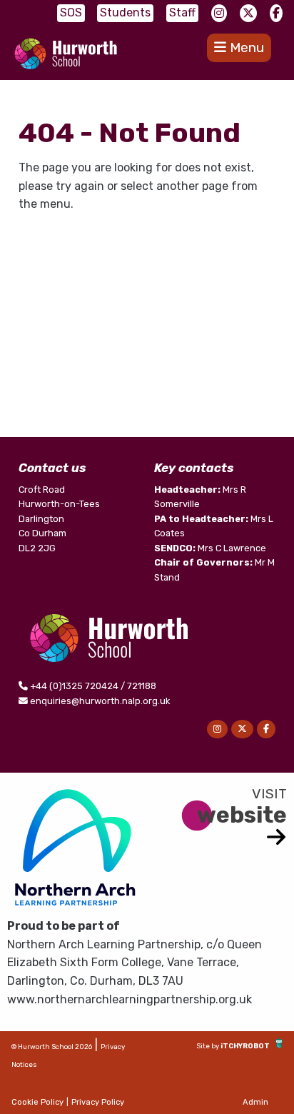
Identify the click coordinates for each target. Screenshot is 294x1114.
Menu (245, 47)
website (242, 814)
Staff (182, 12)
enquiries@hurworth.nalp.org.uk (100, 701)
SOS (71, 12)
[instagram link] (219, 13)
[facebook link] (276, 13)
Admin (255, 1102)
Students (125, 12)
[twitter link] (248, 13)
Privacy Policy (97, 1102)
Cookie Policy (37, 1102)
